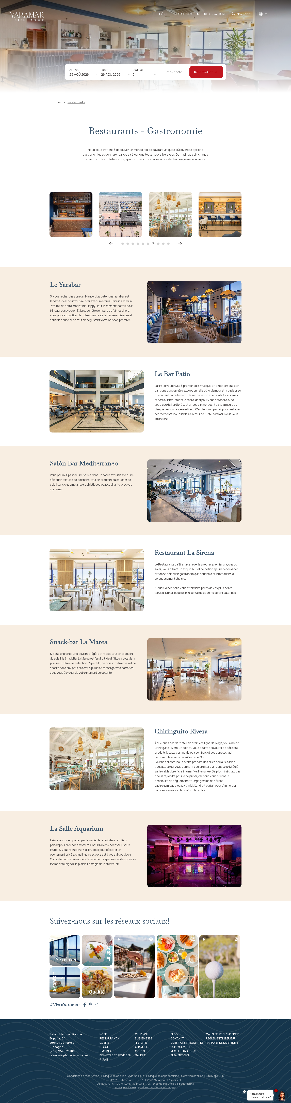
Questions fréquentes (187, 1043)
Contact (177, 1038)
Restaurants (76, 102)
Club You (141, 1034)
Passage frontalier (125, 1087)
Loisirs (104, 1043)
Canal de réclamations (222, 1034)
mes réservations (212, 14)
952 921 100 (245, 14)
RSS (221, 1076)
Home (57, 102)
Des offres (183, 14)
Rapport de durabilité (222, 1043)
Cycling (105, 1051)
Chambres (142, 1047)
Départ (106, 69)
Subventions (180, 1055)
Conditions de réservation (83, 1076)
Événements (143, 1038)
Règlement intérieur (221, 1038)
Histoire (141, 1043)
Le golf (105, 1047)
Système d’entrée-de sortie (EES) (157, 1087)
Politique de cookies (113, 1076)
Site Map (211, 1076)
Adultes (138, 69)
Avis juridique (136, 1076)
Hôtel (164, 14)
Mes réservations (183, 1051)
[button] (122, 243)
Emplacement (180, 1047)
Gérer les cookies (192, 1076)
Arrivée (74, 69)
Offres (140, 1051)
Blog (174, 1034)
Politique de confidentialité (162, 1076)
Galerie (140, 1055)
